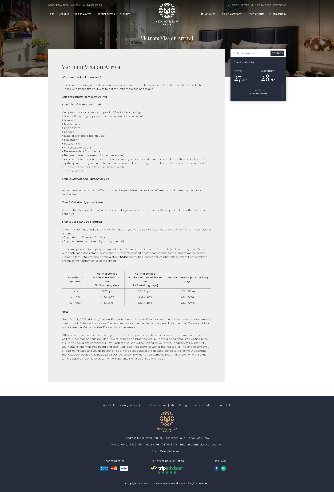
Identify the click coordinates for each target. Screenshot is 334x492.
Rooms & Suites (83, 14)
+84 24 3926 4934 (132, 444)
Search (277, 53)
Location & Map (202, 405)
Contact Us (279, 5)
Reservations (263, 5)
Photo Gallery (277, 14)
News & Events (256, 14)
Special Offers (240, 5)
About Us (64, 14)
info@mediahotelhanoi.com (64, 5)
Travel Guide (208, 14)
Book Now (258, 91)
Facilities (125, 14)
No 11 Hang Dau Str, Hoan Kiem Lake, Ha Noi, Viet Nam (173, 438)
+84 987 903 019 (94, 5)
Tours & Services (231, 14)
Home (51, 14)
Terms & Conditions (153, 405)
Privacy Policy (128, 405)
